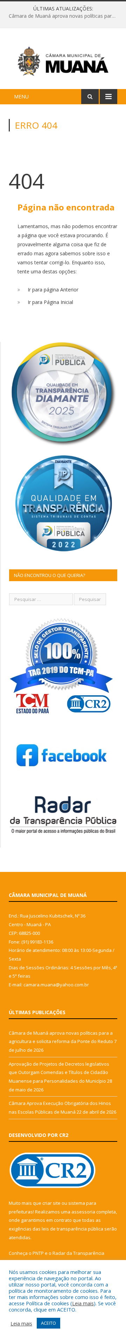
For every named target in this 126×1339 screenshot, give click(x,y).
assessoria (83, 1212)
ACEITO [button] (48, 1323)
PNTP (38, 1253)
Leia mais (83, 1303)
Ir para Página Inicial (50, 302)
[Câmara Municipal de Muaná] (63, 59)
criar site (51, 1203)
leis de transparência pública (72, 1229)
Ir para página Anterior (53, 289)
